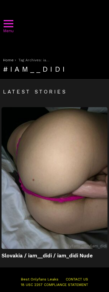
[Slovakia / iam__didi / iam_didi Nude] (54, 178)
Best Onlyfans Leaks (39, 279)
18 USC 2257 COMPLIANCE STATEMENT (54, 285)
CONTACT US (77, 279)
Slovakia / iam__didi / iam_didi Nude (47, 256)
